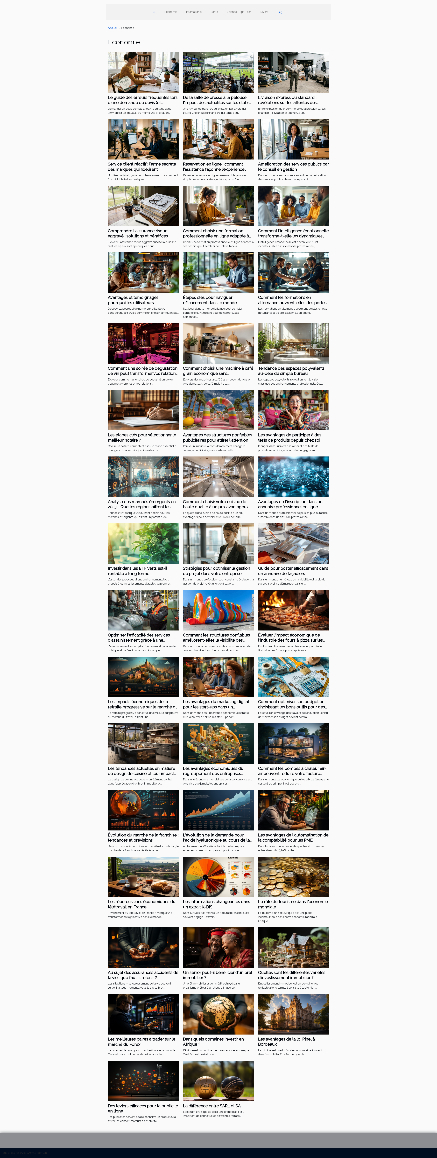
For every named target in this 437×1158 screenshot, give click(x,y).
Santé (214, 11)
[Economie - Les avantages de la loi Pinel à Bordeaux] (293, 1014)
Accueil (112, 28)
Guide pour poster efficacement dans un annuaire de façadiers (293, 571)
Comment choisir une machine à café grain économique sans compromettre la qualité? (218, 373)
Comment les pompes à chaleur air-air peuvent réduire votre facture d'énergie (292, 773)
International (194, 11)
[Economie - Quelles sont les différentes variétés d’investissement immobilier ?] (293, 947)
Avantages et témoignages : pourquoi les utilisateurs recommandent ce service (134, 302)
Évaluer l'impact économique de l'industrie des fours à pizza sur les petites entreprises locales (290, 640)
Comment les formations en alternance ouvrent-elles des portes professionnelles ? (292, 302)
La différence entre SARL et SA (212, 1105)
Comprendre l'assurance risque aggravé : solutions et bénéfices (138, 233)
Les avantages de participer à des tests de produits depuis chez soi (289, 437)
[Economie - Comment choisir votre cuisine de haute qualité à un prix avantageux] (218, 476)
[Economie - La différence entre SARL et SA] (218, 1080)
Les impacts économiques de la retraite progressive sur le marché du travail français (143, 707)
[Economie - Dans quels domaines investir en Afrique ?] (218, 1014)
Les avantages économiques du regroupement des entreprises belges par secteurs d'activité (213, 773)
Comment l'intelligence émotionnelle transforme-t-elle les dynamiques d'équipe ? (293, 236)
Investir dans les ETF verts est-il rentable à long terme (137, 571)
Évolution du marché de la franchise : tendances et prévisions (143, 838)
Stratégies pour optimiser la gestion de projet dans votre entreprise (216, 571)
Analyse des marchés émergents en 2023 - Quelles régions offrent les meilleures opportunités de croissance (142, 509)
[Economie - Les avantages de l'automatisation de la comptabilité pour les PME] (293, 810)
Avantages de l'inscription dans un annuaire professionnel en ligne (290, 504)
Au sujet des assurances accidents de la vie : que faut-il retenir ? (143, 975)
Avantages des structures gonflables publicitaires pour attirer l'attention (217, 437)
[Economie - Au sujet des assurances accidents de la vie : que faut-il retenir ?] (143, 947)
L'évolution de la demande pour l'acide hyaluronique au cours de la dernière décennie (216, 840)
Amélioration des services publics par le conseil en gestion (293, 167)
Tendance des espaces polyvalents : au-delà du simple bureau (292, 371)
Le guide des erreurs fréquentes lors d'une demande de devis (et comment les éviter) (143, 102)
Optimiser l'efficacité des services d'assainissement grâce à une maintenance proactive (139, 640)
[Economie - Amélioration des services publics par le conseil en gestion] (293, 139)
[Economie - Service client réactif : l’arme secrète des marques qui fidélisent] (143, 139)
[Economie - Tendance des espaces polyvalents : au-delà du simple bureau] (293, 343)
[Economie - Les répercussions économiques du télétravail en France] (143, 876)
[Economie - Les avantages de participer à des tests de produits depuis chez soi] (293, 410)
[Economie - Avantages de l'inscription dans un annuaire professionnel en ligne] (293, 476)
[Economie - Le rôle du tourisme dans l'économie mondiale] (293, 876)
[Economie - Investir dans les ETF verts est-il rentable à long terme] (143, 543)
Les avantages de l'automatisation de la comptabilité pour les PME (293, 838)
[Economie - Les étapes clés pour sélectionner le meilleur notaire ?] (143, 410)
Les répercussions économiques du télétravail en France (141, 904)
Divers (264, 11)
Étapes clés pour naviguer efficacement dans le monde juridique (210, 302)
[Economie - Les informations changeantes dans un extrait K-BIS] (218, 876)
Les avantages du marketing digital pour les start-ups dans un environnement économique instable (218, 707)
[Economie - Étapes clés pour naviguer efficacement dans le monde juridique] (218, 272)
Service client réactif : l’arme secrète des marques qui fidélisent (142, 167)
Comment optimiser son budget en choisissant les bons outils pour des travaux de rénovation (291, 707)
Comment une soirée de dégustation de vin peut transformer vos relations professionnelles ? (143, 373)
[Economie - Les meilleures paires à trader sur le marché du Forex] (143, 1014)
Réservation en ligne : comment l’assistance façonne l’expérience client (213, 169)
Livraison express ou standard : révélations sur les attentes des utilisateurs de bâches (287, 102)
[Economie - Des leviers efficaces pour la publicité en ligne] (143, 1080)
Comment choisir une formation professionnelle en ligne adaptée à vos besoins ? (216, 236)
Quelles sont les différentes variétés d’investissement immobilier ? (291, 975)
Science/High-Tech (239, 11)
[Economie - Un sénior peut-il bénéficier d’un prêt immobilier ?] (218, 947)
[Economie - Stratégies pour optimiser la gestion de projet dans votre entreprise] (218, 543)
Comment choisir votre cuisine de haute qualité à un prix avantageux (216, 504)
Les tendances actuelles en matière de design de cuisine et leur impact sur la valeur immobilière (141, 773)
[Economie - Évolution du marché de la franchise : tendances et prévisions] (143, 810)
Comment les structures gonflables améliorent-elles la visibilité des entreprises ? (216, 640)
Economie (170, 11)
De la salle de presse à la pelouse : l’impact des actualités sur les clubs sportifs (216, 102)
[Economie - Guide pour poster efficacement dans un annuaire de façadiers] (293, 543)
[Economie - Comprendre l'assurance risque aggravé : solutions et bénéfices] (143, 205)
